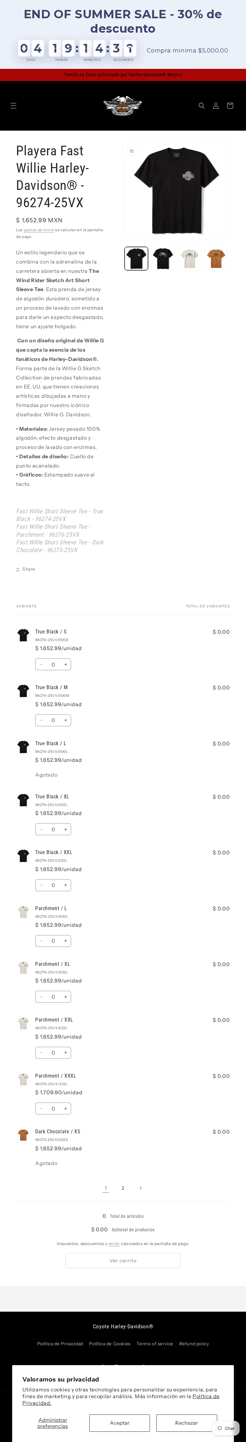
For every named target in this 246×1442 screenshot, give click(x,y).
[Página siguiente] (140, 1188)
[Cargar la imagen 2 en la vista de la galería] (163, 258)
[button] (13, 106)
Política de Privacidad (60, 1344)
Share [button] (28, 569)
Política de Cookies (109, 1344)
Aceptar (119, 1423)
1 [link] (106, 1188)
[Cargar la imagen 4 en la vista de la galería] (189, 258)
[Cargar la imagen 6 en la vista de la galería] (216, 258)
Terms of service (154, 1344)
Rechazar (186, 1423)
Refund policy (194, 1344)
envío (114, 1243)
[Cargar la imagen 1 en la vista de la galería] (136, 258)
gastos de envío (39, 229)
